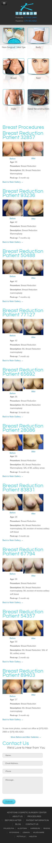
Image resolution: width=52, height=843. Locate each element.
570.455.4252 (30, 21)
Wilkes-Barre (38, 832)
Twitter (24, 13)
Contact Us (32, 824)
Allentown (22, 828)
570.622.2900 (30, 17)
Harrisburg (35, 828)
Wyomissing (14, 832)
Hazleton (33, 836)
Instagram (20, 13)
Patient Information (37, 820)
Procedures (34, 816)
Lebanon (26, 832)
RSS (27, 13)
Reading (46, 828)
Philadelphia (8, 828)
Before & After (13, 820)
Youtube (35, 13)
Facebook (17, 13)
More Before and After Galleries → (26, 737)
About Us (17, 816)
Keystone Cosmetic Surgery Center (26, 812)
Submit (8, 801)
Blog (18, 824)
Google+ (31, 13)
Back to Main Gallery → (12, 182)
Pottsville (21, 836)
